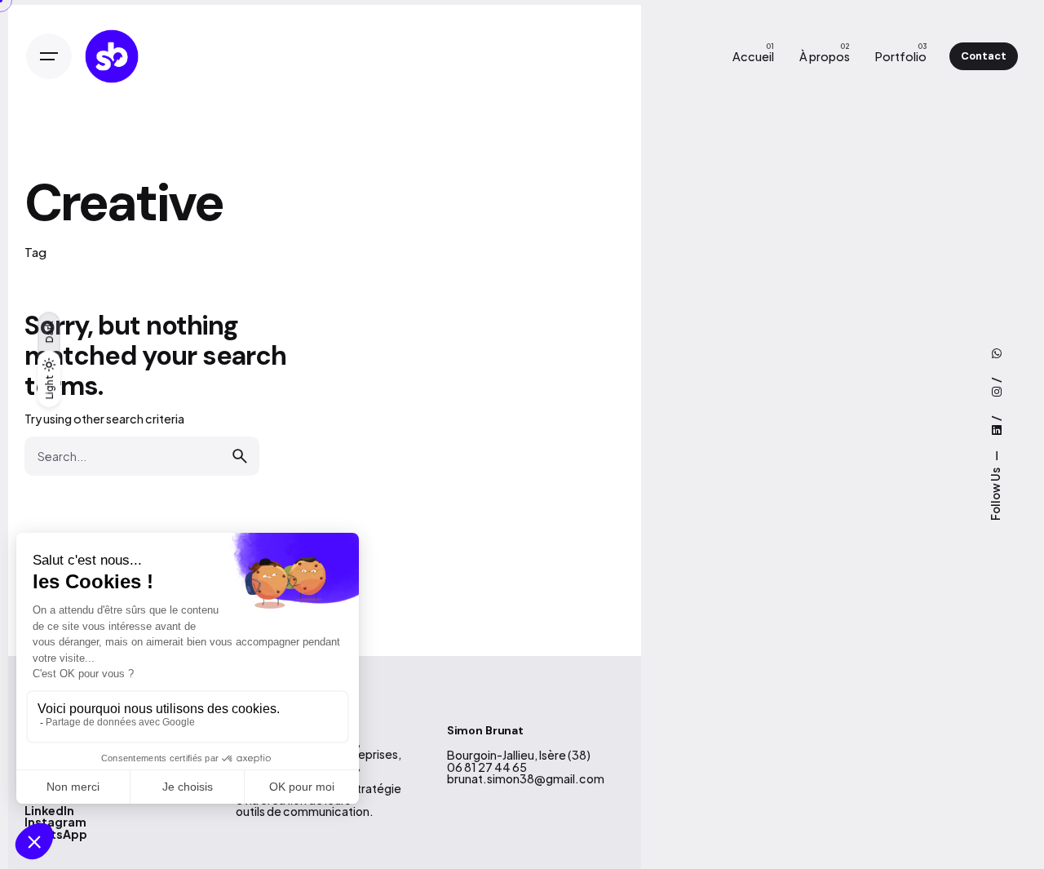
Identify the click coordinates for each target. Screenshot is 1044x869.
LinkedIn (49, 810)
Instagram (55, 821)
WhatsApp (55, 834)
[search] (239, 456)
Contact (983, 56)
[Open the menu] (49, 56)
